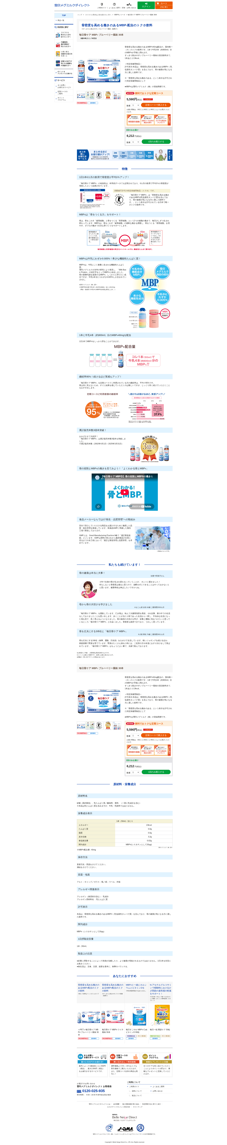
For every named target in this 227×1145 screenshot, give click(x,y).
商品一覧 (61, 20)
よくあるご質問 (158, 1086)
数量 (128, 142)
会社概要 (116, 1104)
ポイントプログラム (62, 99)
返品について (137, 1095)
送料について (137, 1091)
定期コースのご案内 (63, 93)
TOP (64, 15)
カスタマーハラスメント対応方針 (118, 1107)
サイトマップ (137, 1107)
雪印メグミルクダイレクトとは (99, 1104)
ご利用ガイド (134, 1086)
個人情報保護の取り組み (130, 1104)
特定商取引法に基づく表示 (151, 1104)
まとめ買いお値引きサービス (64, 86)
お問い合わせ (158, 1091)
